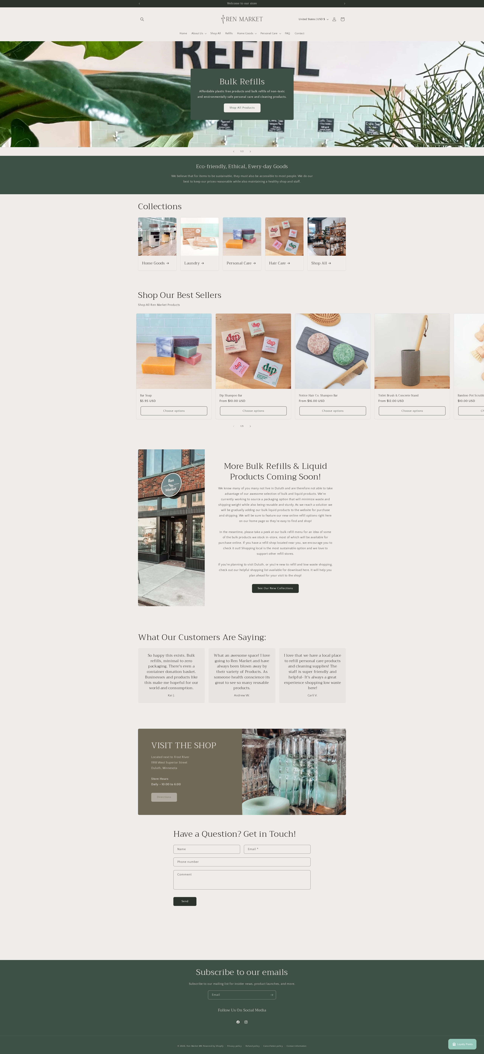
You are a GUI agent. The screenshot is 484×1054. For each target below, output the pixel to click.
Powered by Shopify (213, 1046)
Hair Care (277, 263)
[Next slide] (250, 151)
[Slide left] (234, 426)
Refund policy (253, 1046)
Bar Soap (146, 395)
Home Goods (153, 263)
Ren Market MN (194, 1046)
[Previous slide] (234, 151)
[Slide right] (250, 426)
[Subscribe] (272, 994)
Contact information (296, 1046)
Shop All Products (242, 107)
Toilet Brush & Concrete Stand (398, 395)
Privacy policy (234, 1046)
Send (185, 901)
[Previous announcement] (139, 3)
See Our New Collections (275, 588)
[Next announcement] (345, 3)
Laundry (192, 263)
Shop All (319, 263)
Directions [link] (164, 797)
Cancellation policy (273, 1046)
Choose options (174, 410)
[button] (142, 19)
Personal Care (239, 263)
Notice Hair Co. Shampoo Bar (318, 395)
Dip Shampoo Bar (231, 395)
